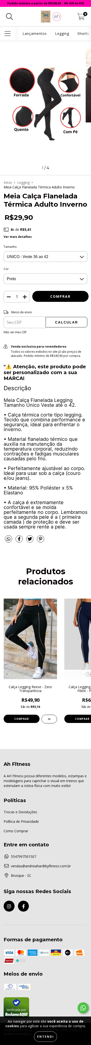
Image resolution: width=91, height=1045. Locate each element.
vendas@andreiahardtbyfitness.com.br (41, 866)
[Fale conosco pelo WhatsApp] (83, 1007)
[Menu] (7, 34)
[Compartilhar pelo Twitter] (30, 540)
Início (8, 182)
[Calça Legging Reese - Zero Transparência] (49, 719)
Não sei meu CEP (15, 332)
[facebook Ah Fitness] (23, 906)
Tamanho (10, 247)
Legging (62, 33)
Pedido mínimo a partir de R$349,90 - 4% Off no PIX (45, 3)
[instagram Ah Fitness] (9, 906)
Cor (6, 269)
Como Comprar (16, 831)
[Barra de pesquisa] (9, 16)
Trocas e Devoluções (20, 812)
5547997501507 (23, 856)
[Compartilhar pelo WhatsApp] (8, 539)
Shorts (83, 33)
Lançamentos (35, 33)
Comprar (21, 719)
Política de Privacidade (21, 821)
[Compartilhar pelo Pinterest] (40, 540)
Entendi (45, 1037)
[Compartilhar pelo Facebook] (20, 540)
